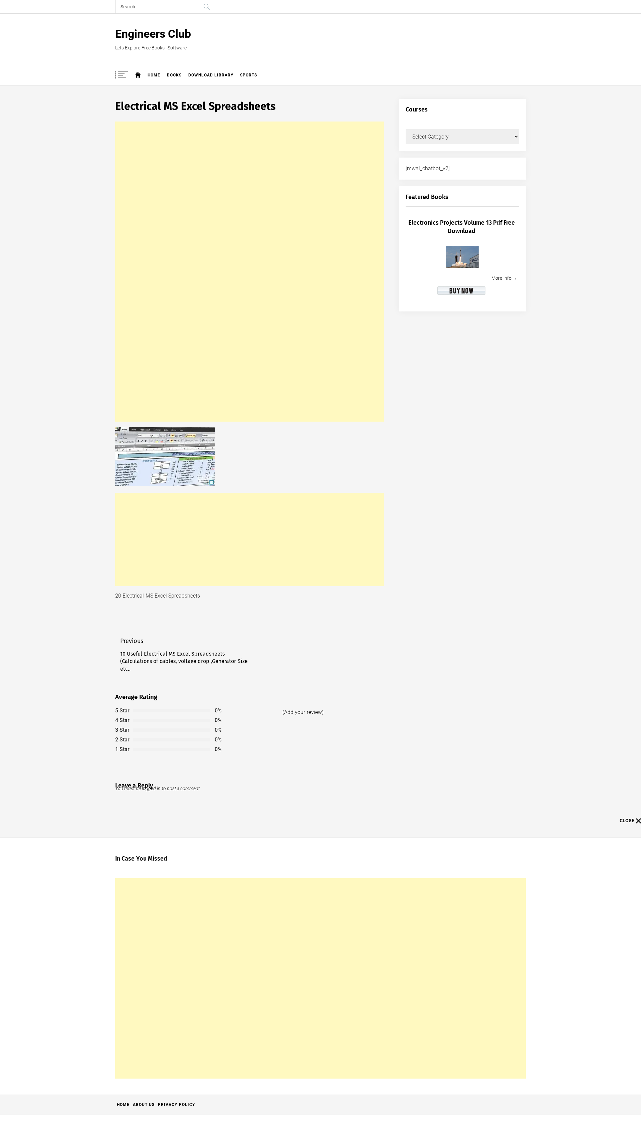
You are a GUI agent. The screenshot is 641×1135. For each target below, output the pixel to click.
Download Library (210, 75)
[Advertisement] (249, 272)
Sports (248, 75)
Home (154, 75)
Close (627, 820)
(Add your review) (303, 712)
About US (144, 1104)
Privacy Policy (176, 1104)
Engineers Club (153, 33)
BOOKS (174, 75)
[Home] (138, 75)
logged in (151, 788)
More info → (504, 278)
